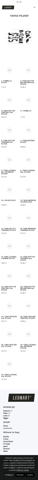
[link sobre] (19, 399)
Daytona (6, 411)
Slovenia (6, 449)
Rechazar (20, 475)
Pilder (5, 413)
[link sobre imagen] (9, 70)
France (5, 439)
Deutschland (8, 441)
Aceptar (30, 475)
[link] (8, 7)
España (6, 436)
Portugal (6, 444)
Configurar (9, 475)
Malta (5, 451)
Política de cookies (22, 470)
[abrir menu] (34, 7)
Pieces (5, 426)
